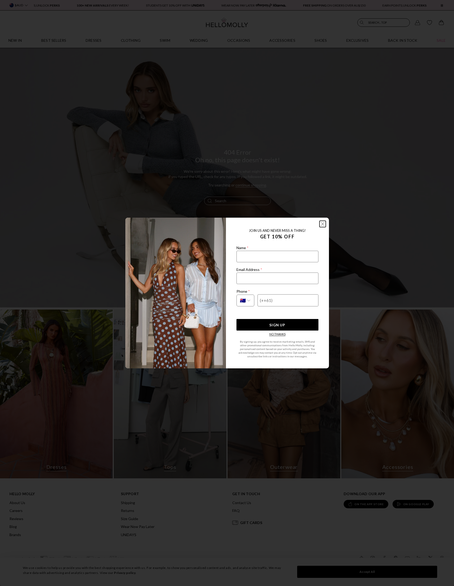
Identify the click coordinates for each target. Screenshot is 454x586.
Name (242, 247)
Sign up (277, 325)
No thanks (277, 334)
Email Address (249, 269)
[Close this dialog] (322, 224)
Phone (243, 291)
